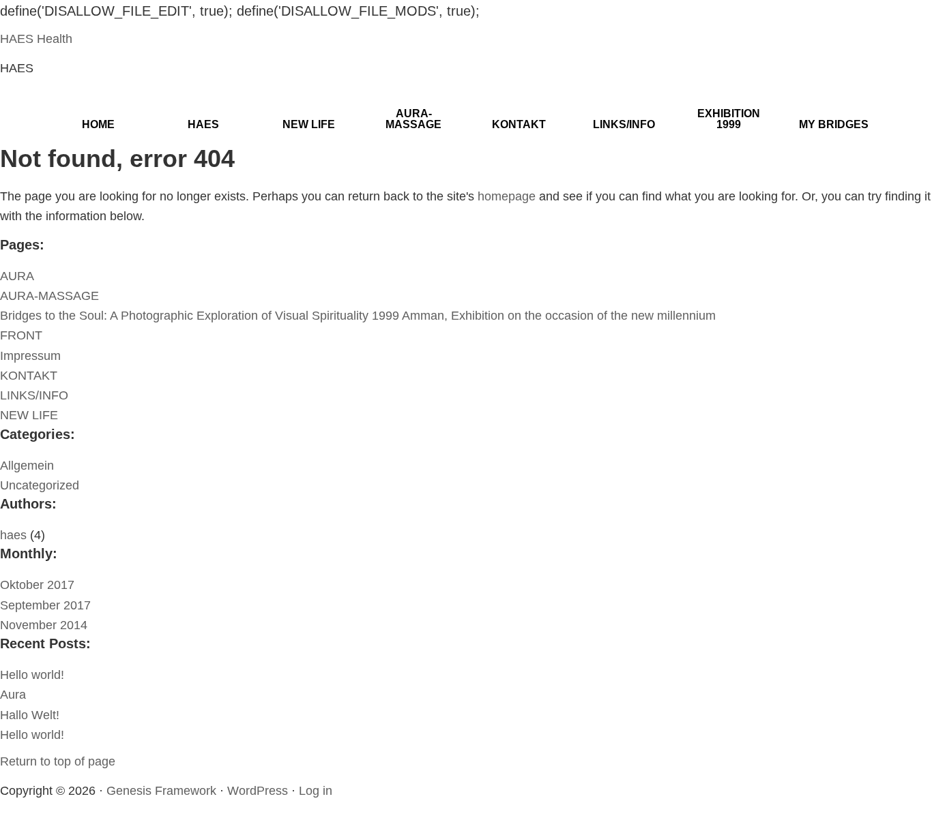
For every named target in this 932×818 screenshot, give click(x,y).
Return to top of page (57, 761)
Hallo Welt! (29, 715)
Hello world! (32, 675)
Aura (13, 694)
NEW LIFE (308, 124)
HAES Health (36, 39)
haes (13, 535)
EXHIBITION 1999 (728, 119)
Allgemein (27, 465)
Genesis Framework (161, 791)
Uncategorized (39, 485)
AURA (17, 276)
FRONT (21, 335)
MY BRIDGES (834, 124)
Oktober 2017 (37, 585)
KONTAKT (519, 124)
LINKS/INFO (624, 124)
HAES (203, 124)
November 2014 (43, 625)
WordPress (257, 791)
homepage (507, 196)
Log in (315, 791)
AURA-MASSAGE (413, 119)
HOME (98, 124)
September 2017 (45, 605)
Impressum (30, 356)
